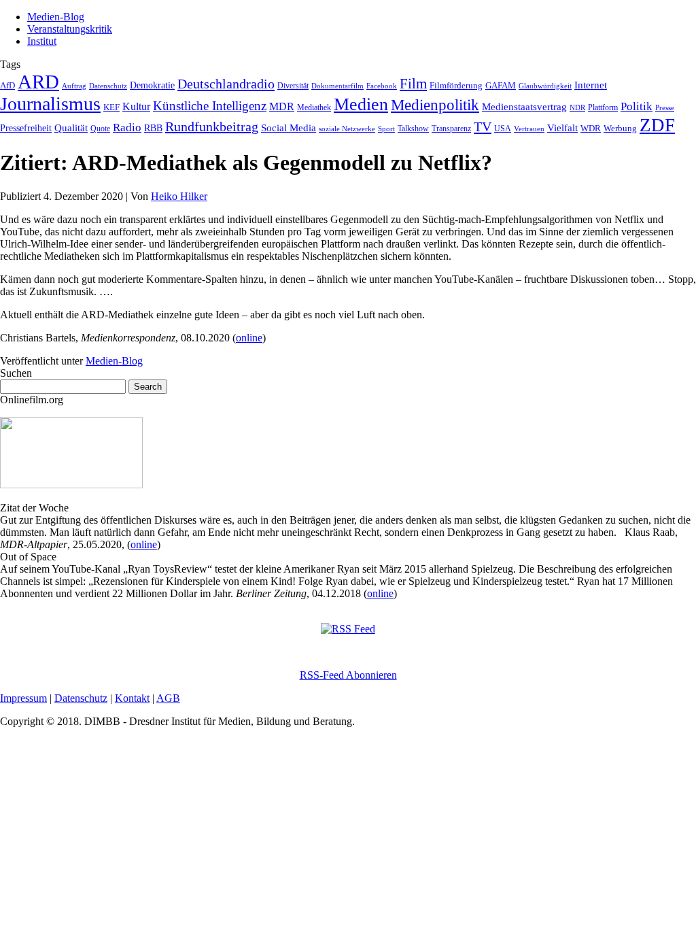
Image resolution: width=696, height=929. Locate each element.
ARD (38, 81)
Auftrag (74, 86)
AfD (7, 85)
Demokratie (152, 85)
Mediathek (314, 107)
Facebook (381, 86)
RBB (153, 128)
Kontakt (132, 698)
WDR (590, 128)
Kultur (136, 106)
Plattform (603, 107)
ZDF (657, 125)
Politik (636, 106)
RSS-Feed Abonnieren (348, 675)
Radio (127, 127)
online (249, 337)
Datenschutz (108, 86)
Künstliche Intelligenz (209, 106)
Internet (590, 85)
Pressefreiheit (26, 128)
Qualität (71, 127)
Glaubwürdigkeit (545, 86)
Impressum (23, 698)
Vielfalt (562, 127)
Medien (361, 104)
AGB (168, 698)
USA (502, 128)
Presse (664, 107)
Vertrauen (529, 128)
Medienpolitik (435, 105)
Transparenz (451, 128)
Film (413, 83)
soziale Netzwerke (347, 129)
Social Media (288, 127)
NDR (577, 107)
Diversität (293, 86)
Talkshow (413, 128)
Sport (386, 128)
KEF (111, 107)
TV (482, 126)
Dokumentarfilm (337, 86)
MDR (281, 106)
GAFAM (500, 85)
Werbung (620, 128)
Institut (41, 41)
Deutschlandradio (226, 83)
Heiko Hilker (179, 196)
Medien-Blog (55, 16)
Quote (100, 128)
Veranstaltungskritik (69, 29)
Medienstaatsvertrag (524, 106)
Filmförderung (456, 85)
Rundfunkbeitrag (211, 126)
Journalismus (50, 103)
